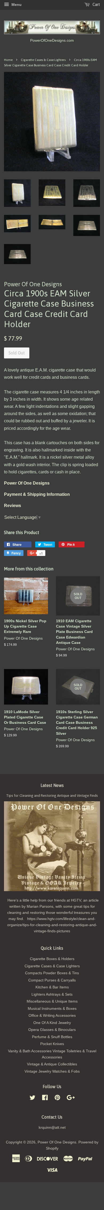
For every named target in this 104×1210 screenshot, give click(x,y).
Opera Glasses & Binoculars (52, 1030)
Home (8, 60)
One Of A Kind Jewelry (52, 1023)
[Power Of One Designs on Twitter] (32, 1099)
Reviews (12, 505)
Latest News (52, 785)
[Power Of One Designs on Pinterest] (57, 1099)
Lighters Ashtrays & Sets (52, 994)
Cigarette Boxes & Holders (52, 959)
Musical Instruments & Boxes (52, 1009)
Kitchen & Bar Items (52, 987)
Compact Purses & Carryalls (52, 980)
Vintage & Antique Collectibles (52, 1064)
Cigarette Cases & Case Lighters (43, 60)
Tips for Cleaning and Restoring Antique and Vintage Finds (52, 795)
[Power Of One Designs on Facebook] (45, 1099)
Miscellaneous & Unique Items (52, 1001)
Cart (96, 4)
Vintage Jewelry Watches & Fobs (52, 1071)
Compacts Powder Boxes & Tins (52, 973)
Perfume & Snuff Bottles (52, 1037)
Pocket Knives (52, 1044)
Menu (16, 4)
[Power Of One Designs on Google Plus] (71, 1099)
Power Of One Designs (57, 1142)
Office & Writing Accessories (52, 1016)
